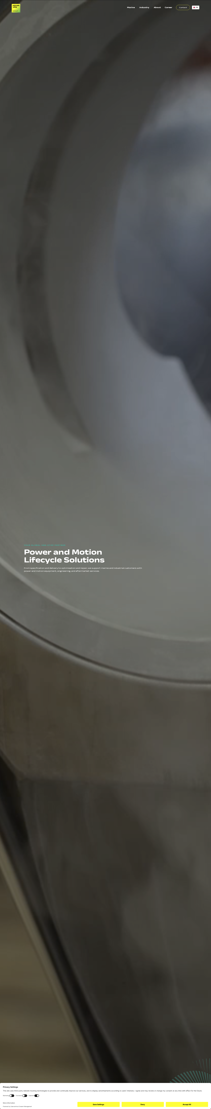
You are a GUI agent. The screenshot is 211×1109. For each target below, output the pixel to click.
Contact (183, 7)
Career (168, 7)
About (157, 7)
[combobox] (195, 7)
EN (197, 7)
